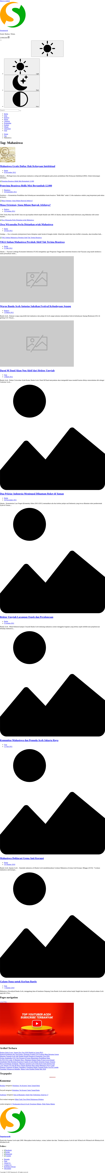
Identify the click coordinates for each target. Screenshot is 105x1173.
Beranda (7, 1159)
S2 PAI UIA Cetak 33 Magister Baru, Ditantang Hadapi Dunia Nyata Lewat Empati (27, 1060)
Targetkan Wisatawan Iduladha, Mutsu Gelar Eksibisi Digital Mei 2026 (23, 1069)
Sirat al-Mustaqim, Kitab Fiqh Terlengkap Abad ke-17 (30, 1095)
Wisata (6, 127)
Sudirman (3, 1095)
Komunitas (7, 123)
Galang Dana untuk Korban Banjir (18, 981)
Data (5, 116)
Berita (6, 114)
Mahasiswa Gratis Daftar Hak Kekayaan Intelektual (27, 166)
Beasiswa (7, 190)
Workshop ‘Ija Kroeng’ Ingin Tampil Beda (26, 1086)
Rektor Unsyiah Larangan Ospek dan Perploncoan (26, 617)
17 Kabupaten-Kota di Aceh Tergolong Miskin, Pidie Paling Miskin (33, 1104)
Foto (5, 130)
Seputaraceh (4, 30)
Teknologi (7, 129)
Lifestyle (7, 121)
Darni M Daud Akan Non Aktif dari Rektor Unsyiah (27, 370)
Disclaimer (7, 1168)
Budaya (6, 117)
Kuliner (6, 125)
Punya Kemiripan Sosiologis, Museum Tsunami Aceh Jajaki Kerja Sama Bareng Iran (27, 1064)
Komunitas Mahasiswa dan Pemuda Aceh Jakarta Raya (29, 740)
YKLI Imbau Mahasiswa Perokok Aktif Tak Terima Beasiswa (32, 242)
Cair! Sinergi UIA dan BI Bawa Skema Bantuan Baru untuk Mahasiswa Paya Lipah (27, 1065)
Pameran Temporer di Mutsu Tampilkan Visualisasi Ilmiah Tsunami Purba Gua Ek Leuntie (29, 1067)
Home (6, 134)
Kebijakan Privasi (10, 1167)
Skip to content (5, 1)
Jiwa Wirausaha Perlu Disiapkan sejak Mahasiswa (26, 224)
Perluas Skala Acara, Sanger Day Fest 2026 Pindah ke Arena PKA (21, 1052)
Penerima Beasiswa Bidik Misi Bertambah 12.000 (26, 185)
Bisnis (6, 119)
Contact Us (7, 1165)
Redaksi (2, 1086)
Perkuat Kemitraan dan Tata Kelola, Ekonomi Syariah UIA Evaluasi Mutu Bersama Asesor (29, 1054)
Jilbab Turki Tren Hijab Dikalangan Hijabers (29, 1099)
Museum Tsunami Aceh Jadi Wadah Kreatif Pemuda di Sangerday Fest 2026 (25, 1056)
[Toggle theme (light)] (47, 49)
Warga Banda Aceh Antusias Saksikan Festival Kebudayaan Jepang (35, 306)
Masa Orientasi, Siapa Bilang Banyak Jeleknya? (25, 205)
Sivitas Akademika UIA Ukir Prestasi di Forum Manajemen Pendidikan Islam (25, 1058)
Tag (5, 136)
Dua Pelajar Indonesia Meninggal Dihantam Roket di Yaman (32, 493)
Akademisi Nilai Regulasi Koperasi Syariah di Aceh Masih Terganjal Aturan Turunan (27, 1062)
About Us (7, 1163)
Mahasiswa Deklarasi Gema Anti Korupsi (22, 858)
